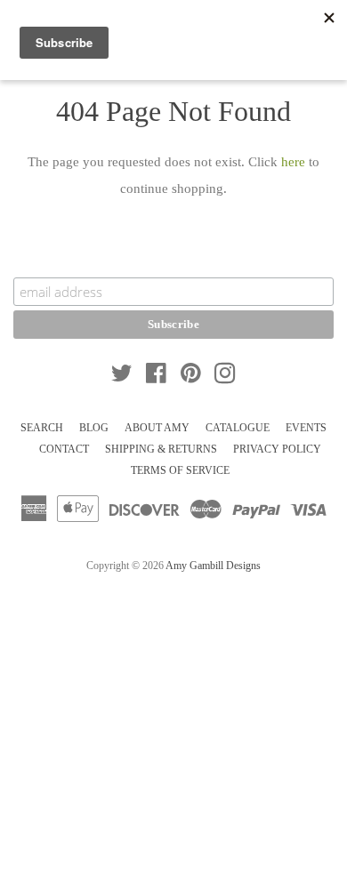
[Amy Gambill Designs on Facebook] (156, 377)
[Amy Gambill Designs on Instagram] (225, 377)
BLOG (94, 427)
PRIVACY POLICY (277, 449)
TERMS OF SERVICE (180, 470)
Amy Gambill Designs (213, 565)
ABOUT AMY (157, 427)
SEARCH (41, 427)
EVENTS (306, 427)
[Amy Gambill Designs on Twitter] (122, 377)
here (293, 162)
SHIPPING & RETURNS (161, 449)
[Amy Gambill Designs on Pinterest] (191, 377)
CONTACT (64, 449)
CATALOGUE (238, 427)
